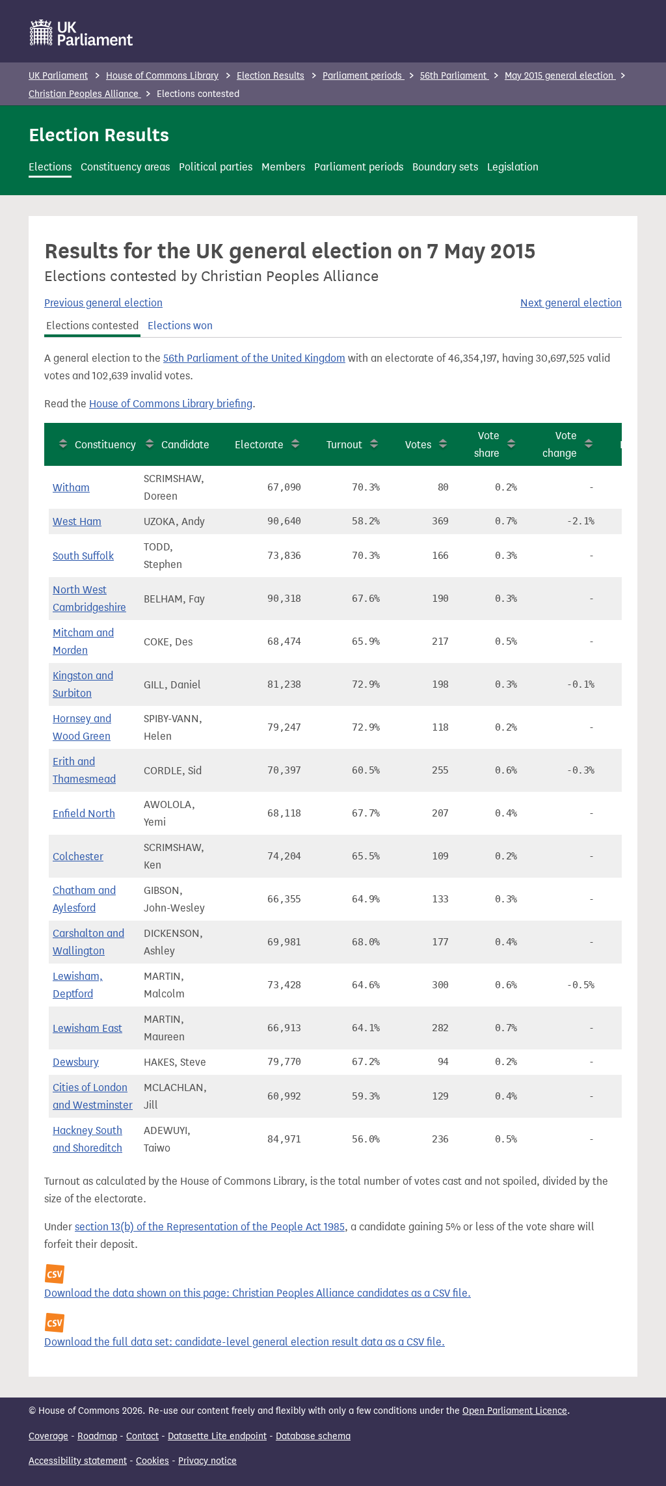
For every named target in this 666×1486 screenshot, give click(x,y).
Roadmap (97, 1436)
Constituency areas (125, 167)
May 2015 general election (560, 75)
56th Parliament (454, 75)
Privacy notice (207, 1460)
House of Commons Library (162, 75)
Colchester (78, 856)
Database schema (313, 1436)
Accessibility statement (78, 1460)
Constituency (105, 445)
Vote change (559, 444)
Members (283, 167)
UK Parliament (58, 75)
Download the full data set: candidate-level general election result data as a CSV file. (244, 1342)
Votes (418, 445)
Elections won (180, 325)
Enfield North (84, 813)
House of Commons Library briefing (170, 404)
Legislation (513, 167)
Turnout (344, 445)
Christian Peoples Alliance (85, 94)
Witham (71, 487)
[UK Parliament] (82, 32)
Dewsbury (76, 1062)
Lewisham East (87, 1028)
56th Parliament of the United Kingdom (254, 358)
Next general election (571, 303)
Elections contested (92, 325)
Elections (50, 167)
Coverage (48, 1436)
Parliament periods (364, 75)
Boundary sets (445, 167)
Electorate (259, 445)
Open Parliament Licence (514, 1410)
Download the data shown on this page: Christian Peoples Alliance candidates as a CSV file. (257, 1293)
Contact (142, 1436)
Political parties (215, 167)
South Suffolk (83, 556)
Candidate (185, 445)
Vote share (487, 444)
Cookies (152, 1460)
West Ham (77, 521)
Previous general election (103, 303)
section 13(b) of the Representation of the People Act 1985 (210, 1227)
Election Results (270, 75)
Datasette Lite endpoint (217, 1436)
